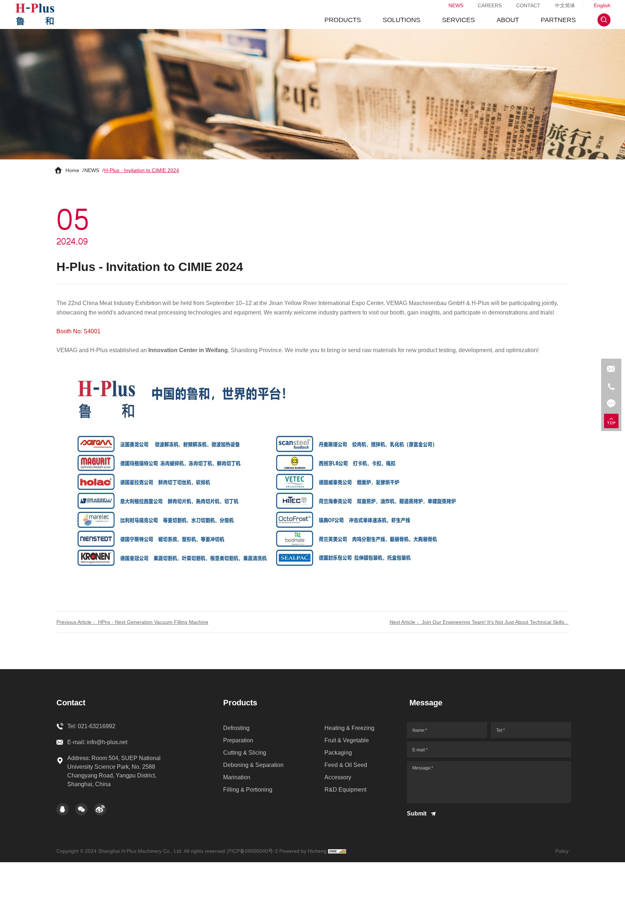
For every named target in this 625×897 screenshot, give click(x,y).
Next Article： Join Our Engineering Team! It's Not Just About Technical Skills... (479, 622)
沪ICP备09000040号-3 (252, 851)
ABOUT (508, 20)
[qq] (62, 809)
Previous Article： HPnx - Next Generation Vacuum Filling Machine (132, 622)
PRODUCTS (342, 20)
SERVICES (458, 20)
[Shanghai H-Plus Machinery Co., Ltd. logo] (34, 14)
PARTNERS (558, 20)
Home (72, 170)
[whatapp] (611, 368)
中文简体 (565, 5)
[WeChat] (81, 809)
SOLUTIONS (401, 20)
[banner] (312, 94)
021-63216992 (96, 726)
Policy (562, 851)
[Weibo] (100, 809)
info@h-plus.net (107, 742)
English (602, 5)
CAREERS (490, 5)
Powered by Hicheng (303, 851)
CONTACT (528, 5)
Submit (417, 813)
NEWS (455, 5)
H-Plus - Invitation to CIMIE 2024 (141, 170)
